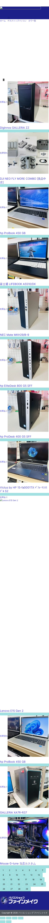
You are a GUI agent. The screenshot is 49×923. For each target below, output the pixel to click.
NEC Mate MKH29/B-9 (14, 334)
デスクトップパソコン (17, 21)
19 (41, 879)
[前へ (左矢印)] (2, 921)
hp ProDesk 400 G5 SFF (15, 436)
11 (24, 875)
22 (19, 884)
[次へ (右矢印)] (8, 921)
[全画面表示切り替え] (8, 918)
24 (34, 884)
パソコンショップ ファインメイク (14, 1)
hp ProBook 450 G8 (12, 233)
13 (39, 875)
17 (26, 879)
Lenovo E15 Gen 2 (11, 710)
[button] (8, 18)
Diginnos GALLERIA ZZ (14, 127)
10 (17, 875)
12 (31, 875)
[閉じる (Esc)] (20, 918)
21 (11, 884)
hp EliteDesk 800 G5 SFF (16, 385)
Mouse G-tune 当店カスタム (18, 863)
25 (42, 884)
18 (33, 879)
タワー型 (32, 21)
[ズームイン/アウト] (2, 918)
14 (4, 879)
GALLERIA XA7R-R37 (13, 812)
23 (26, 884)
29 (27, 889)
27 (11, 889)
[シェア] (14, 918)
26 (4, 889)
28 (19, 889)
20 (4, 884)
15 (11, 879)
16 (19, 879)
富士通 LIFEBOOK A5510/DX (18, 284)
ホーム (3, 21)
